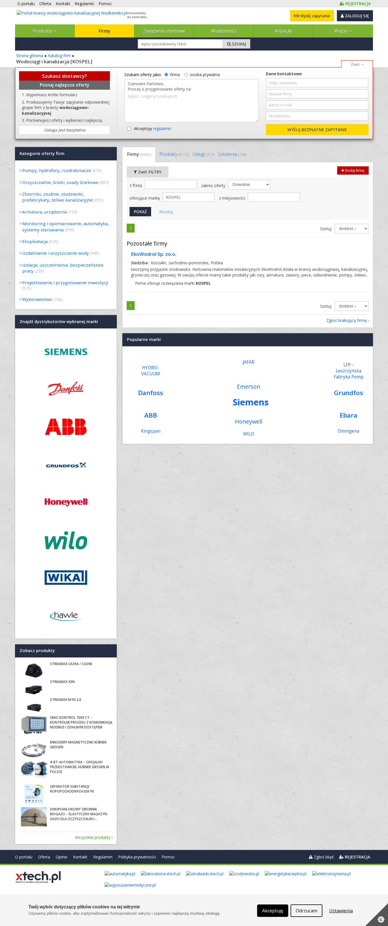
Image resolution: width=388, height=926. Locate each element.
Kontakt (80, 857)
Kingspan (150, 431)
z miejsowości (232, 198)
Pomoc (168, 857)
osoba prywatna (205, 74)
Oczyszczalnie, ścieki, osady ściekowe (60, 182)
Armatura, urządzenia (44, 212)
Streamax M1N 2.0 (65, 699)
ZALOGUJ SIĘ (356, 15)
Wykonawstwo (37, 299)
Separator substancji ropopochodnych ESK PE (72, 789)
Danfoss (150, 392)
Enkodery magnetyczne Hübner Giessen (78, 744)
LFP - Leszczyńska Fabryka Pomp (349, 371)
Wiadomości (224, 31)
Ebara (348, 415)
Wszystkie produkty (92, 837)
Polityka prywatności (137, 857)
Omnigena (348, 431)
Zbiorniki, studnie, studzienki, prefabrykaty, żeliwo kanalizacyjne (57, 197)
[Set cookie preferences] (376, 914)
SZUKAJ (238, 44)
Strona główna (29, 55)
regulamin (162, 128)
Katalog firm (59, 55)
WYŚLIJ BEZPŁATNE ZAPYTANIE (317, 129)
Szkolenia (232, 154)
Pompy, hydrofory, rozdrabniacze (56, 170)
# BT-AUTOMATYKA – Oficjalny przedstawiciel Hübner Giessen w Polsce (79, 767)
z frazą (136, 185)
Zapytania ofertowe (164, 31)
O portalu (23, 857)
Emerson (248, 386)
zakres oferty (213, 185)
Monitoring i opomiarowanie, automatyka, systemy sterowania (65, 226)
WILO (248, 434)
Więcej (341, 31)
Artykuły (283, 31)
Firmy (104, 31)
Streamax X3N (62, 681)
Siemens (251, 402)
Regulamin (102, 857)
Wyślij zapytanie (314, 15)
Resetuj (166, 211)
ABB (150, 415)
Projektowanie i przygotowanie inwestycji (65, 282)
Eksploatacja (35, 241)
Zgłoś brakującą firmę (346, 320)
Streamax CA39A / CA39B (71, 663)
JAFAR (249, 362)
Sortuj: (326, 228)
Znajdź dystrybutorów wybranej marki (59, 321)
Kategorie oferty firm (42, 153)
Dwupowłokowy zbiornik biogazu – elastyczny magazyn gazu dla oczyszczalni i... (78, 814)
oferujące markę (145, 198)
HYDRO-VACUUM (150, 371)
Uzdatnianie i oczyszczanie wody (55, 253)
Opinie (61, 857)
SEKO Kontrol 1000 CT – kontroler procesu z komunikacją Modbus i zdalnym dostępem (81, 722)
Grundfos (348, 392)
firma (175, 74)
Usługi (203, 154)
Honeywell (248, 421)
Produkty (43, 31)
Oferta (44, 857)
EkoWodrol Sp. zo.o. (153, 254)
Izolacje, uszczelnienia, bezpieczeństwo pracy (62, 268)
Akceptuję (152, 128)
